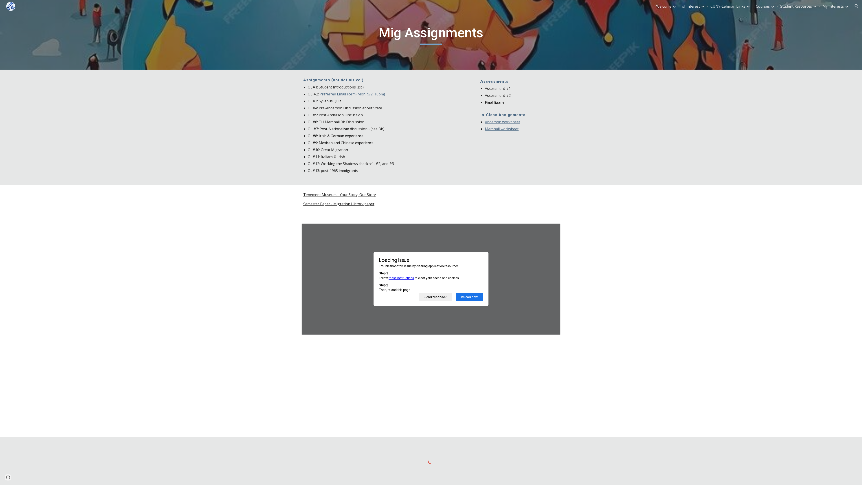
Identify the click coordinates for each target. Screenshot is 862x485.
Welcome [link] (663, 6)
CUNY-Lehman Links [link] (727, 6)
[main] (431, 34)
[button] (856, 6)
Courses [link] (763, 6)
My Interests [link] (833, 6)
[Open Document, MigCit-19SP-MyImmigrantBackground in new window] (552, 229)
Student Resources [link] (796, 6)
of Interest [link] (691, 6)
